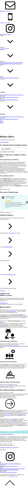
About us (9, 94)
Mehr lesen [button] (7, 207)
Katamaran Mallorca (8, 63)
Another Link (8, 97)
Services (17, 94)
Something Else (14, 97)
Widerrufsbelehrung (16, 463)
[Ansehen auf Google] (3, 197)
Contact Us (21, 94)
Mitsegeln (7, 469)
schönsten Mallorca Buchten (9, 274)
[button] (1, 202)
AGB (11, 463)
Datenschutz (7, 463)
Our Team (13, 94)
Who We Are (3, 97)
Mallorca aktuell (3, 77)
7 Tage (1, 48)
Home (1, 94)
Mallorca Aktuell (3, 468)
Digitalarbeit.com (14, 475)
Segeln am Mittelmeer (4, 62)
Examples (5, 94)
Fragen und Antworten (12, 472)
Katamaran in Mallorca (8, 246)
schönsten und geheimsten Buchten (13, 346)
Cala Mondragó (10, 413)
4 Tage (4, 48)
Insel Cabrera (8, 415)
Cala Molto (13, 419)
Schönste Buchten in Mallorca (13, 468)
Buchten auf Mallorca (11, 311)
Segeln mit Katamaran (14, 62)
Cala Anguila (20, 414)
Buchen (1, 122)
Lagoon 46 (15, 63)
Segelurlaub (23, 317)
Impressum (2, 463)
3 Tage (7, 48)
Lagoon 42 (19, 63)
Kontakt (1, 472)
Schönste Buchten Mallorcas (13, 77)
